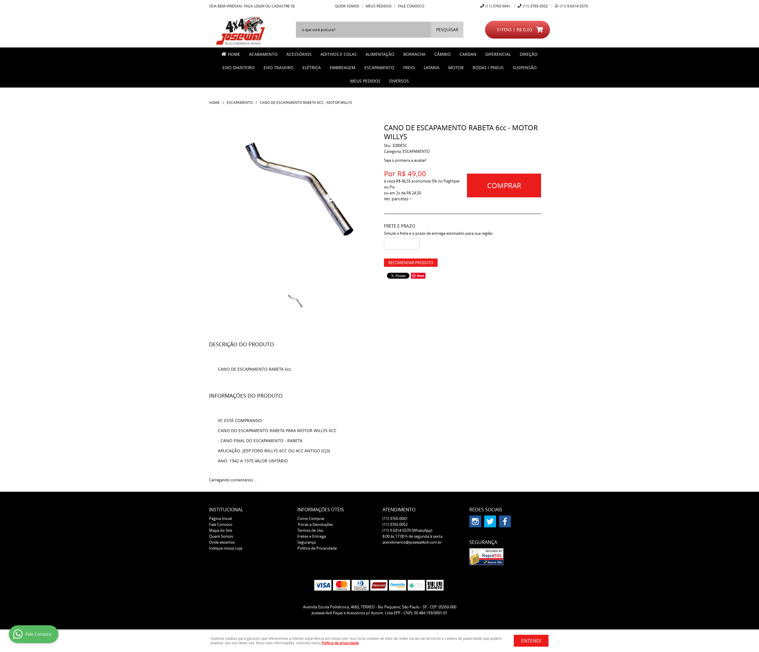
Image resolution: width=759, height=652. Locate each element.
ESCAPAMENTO (379, 67)
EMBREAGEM (342, 67)
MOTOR (456, 67)
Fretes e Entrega (311, 536)
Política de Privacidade (317, 548)
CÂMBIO (442, 54)
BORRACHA (414, 54)
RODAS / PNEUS (488, 67)
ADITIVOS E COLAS (338, 54)
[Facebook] (505, 521)
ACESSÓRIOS (299, 54)
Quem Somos (347, 6)
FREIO (409, 67)
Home (234, 54)
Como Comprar (311, 518)
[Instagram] (475, 521)
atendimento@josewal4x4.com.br (412, 542)
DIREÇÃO (529, 54)
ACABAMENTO (263, 54)
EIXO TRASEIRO (279, 67)
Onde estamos (222, 542)
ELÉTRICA (311, 67)
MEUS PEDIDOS (365, 81)
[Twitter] (490, 521)
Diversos (399, 81)
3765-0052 (535, 6)
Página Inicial (220, 518)
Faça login (254, 6)
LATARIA (431, 67)
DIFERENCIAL (498, 54)
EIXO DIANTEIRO (238, 67)
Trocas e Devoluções (315, 524)
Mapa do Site (220, 530)
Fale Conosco (411, 6)
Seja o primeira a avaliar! (405, 160)
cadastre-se (283, 6)
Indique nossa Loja (225, 548)
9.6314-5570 (574, 6)
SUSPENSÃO (525, 67)
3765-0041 (498, 6)
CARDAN (468, 54)
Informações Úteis (320, 510)
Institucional (226, 510)
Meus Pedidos (379, 6)
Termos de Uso (310, 530)
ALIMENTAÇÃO (380, 54)
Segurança (306, 542)
